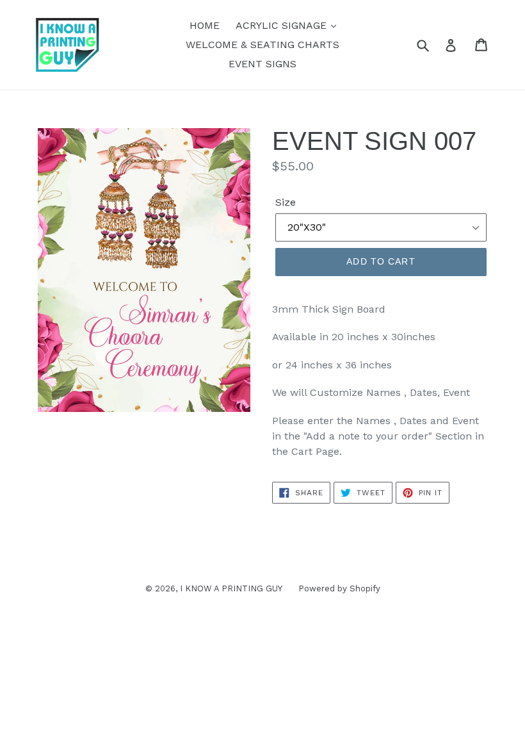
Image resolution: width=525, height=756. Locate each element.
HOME (205, 25)
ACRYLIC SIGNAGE (283, 25)
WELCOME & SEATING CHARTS (262, 44)
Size (285, 202)
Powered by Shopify (339, 588)
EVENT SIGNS (262, 64)
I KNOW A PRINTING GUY (231, 588)
